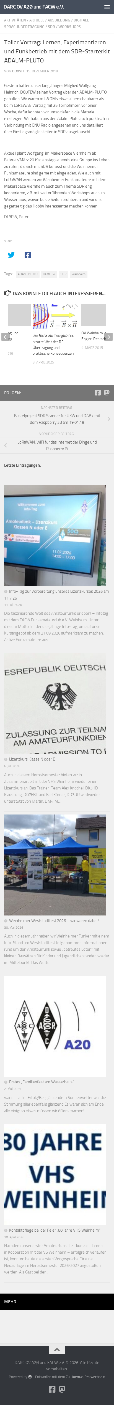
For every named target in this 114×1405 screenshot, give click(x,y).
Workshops (69, 26)
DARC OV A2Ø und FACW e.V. (34, 7)
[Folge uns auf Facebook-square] (97, 392)
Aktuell (36, 20)
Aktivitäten (15, 20)
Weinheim (79, 274)
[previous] (5, 337)
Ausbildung (59, 20)
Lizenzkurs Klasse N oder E (32, 759)
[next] (108, 337)
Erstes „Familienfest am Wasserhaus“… (43, 1081)
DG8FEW (49, 274)
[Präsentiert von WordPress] (30, 1377)
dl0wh (18, 71)
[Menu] (107, 7)
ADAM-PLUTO (28, 274)
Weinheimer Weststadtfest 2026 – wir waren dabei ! (54, 920)
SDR (51, 26)
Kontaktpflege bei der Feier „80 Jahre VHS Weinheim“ (54, 1230)
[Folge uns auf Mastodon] (106, 392)
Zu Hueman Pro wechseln (85, 1377)
